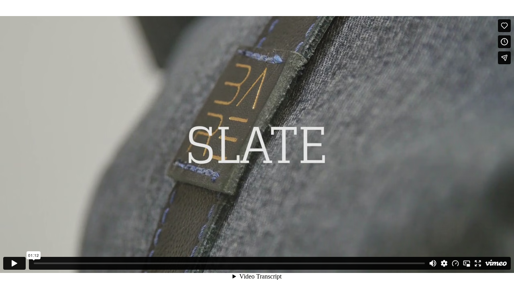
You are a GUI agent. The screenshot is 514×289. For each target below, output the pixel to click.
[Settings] (444, 263)
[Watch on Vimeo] (496, 263)
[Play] (14, 263)
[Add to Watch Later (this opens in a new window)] (504, 41)
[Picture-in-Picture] (466, 263)
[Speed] (455, 263)
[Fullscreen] (478, 263)
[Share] (504, 57)
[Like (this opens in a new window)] (504, 25)
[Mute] (433, 263)
